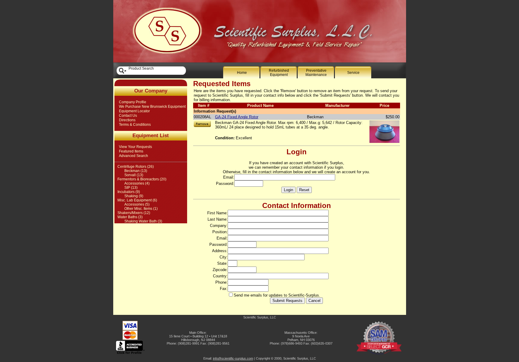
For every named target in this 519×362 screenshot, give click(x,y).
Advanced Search (133, 156)
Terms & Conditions (135, 124)
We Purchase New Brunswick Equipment (152, 106)
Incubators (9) (128, 192)
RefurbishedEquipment (279, 72)
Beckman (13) (135, 171)
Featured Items (131, 151)
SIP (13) (131, 188)
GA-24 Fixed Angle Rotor (236, 117)
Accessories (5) (137, 204)
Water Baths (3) (130, 217)
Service (353, 73)
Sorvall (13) (133, 175)
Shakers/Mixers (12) (133, 213)
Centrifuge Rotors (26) (135, 166)
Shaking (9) (133, 196)
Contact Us (128, 115)
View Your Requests (135, 147)
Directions (127, 120)
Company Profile (132, 102)
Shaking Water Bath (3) (143, 221)
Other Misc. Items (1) (141, 209)
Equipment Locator (134, 111)
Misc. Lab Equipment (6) (137, 200)
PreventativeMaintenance (316, 72)
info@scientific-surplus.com (233, 358)
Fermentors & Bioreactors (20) (141, 179)
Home (242, 73)
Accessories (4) (137, 183)
